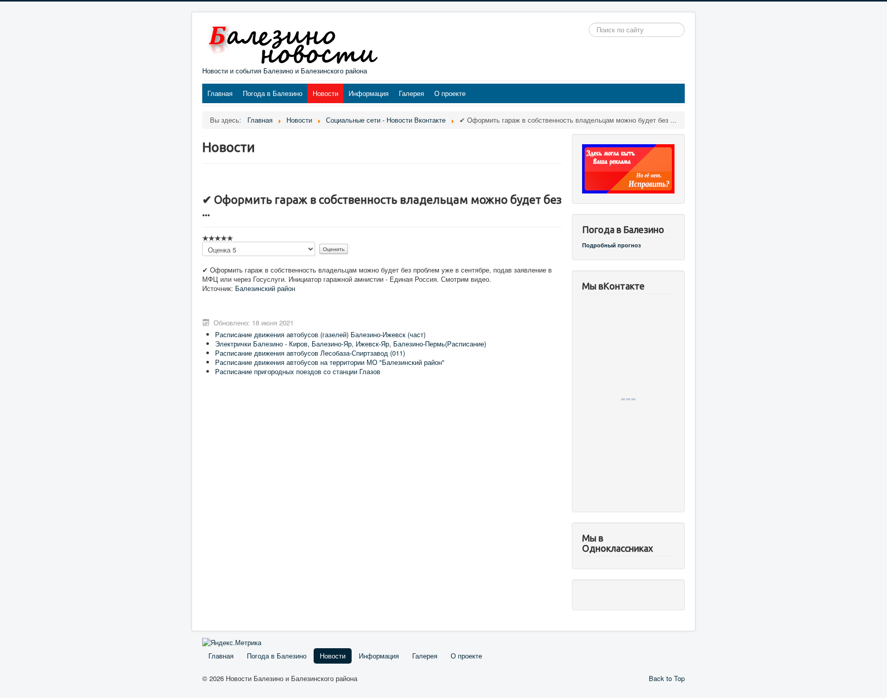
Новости (325, 93)
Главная (220, 93)
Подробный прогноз (611, 245)
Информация (369, 93)
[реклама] (628, 167)
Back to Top (667, 678)
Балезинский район (265, 288)
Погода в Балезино (272, 93)
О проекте (450, 93)
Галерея (411, 93)
